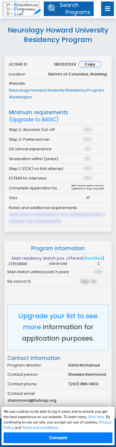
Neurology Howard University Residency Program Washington (56, 93)
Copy (89, 64)
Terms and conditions (39, 427)
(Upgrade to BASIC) (34, 119)
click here (96, 416)
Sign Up (88, 281)
